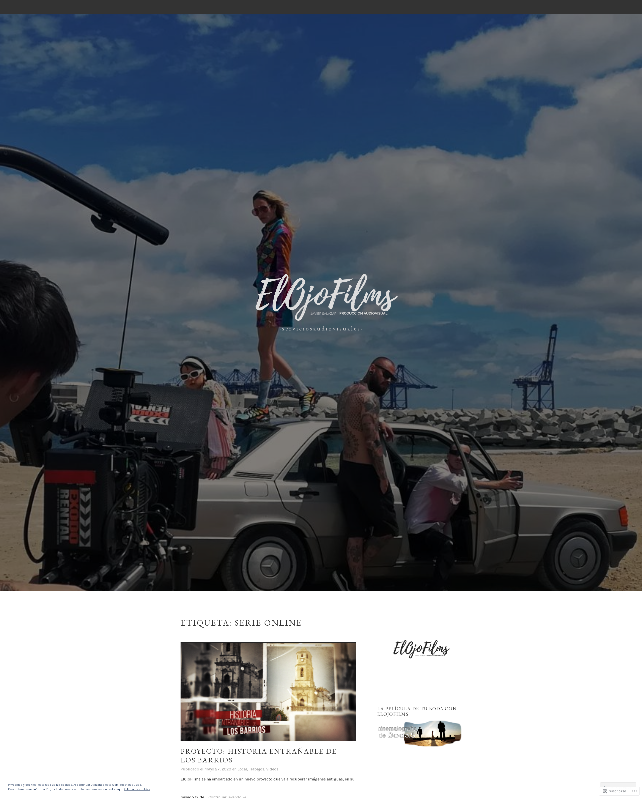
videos (272, 769)
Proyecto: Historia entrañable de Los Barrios (259, 755)
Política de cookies (137, 789)
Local (242, 769)
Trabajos (256, 769)
